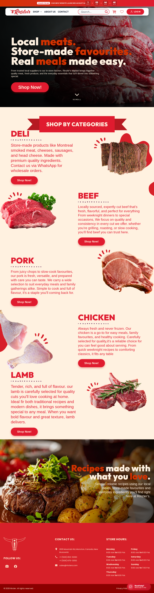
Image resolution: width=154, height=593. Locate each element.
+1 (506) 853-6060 (68, 557)
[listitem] (7, 566)
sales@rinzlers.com (68, 565)
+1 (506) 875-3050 (68, 560)
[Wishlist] (122, 12)
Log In (137, 11)
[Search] (106, 11)
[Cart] (114, 12)
